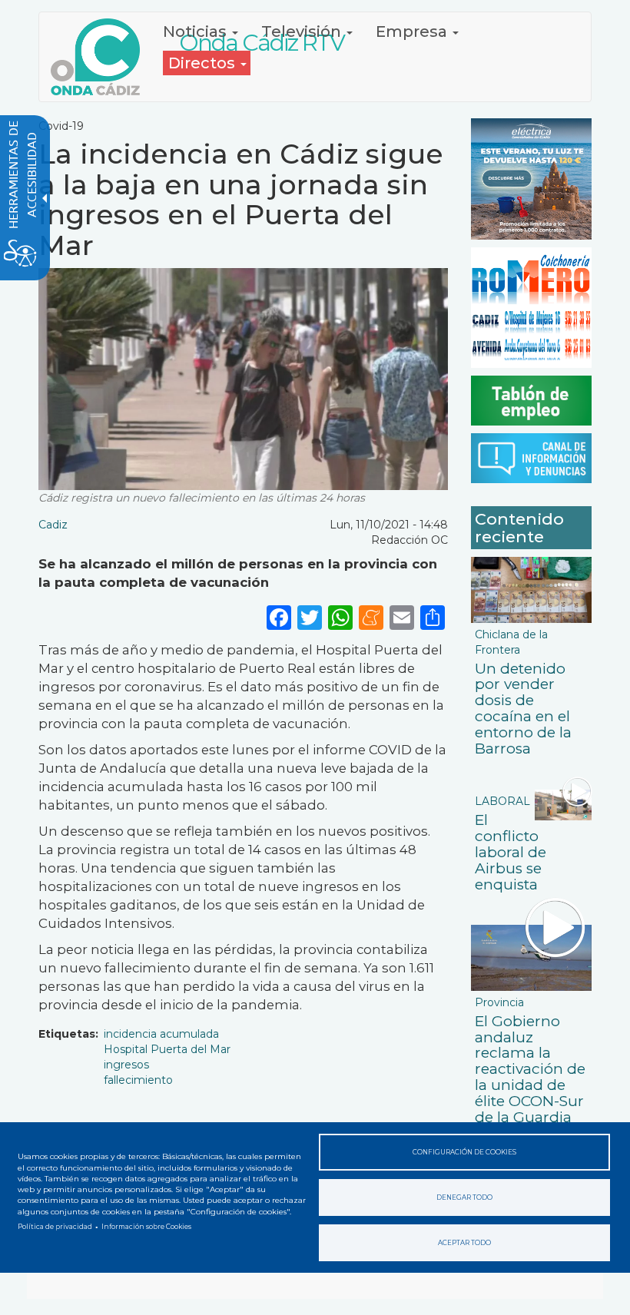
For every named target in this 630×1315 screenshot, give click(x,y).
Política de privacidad (55, 1227)
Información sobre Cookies (146, 1227)
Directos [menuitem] (203, 63)
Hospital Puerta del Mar (167, 1049)
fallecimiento (138, 1080)
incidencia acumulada (161, 1034)
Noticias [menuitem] (196, 31)
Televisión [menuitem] (303, 31)
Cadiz (53, 525)
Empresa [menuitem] (413, 31)
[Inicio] (101, 56)
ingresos (126, 1065)
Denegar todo (464, 1197)
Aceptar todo (464, 1243)
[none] (432, 617)
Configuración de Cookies (464, 1152)
